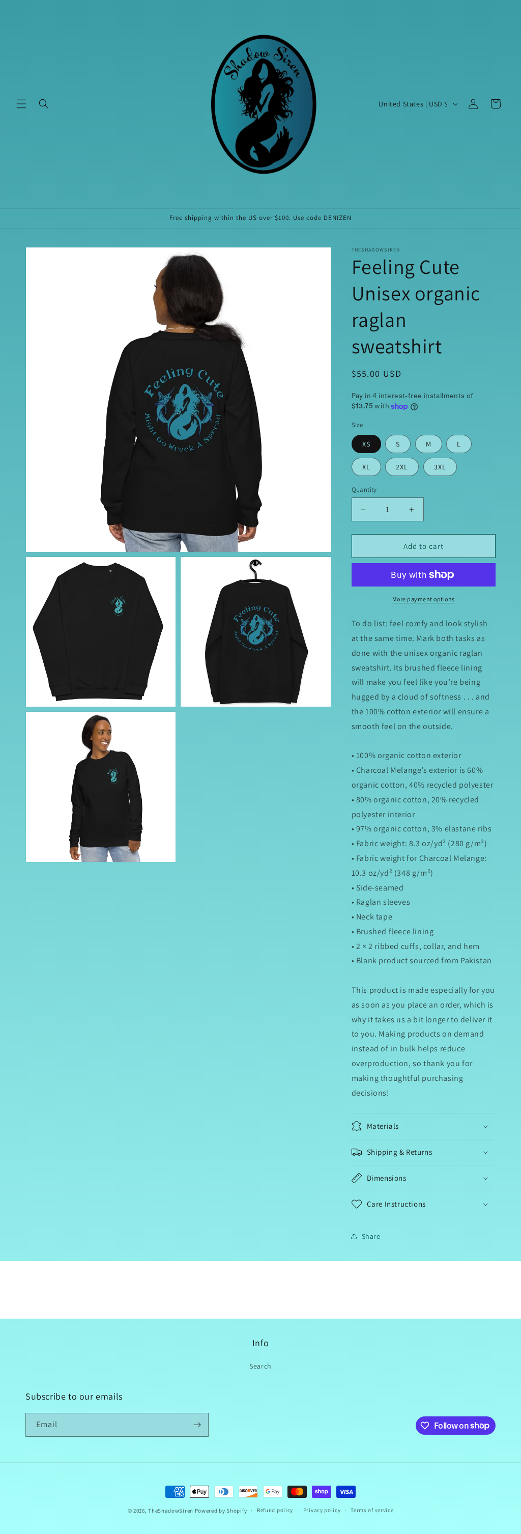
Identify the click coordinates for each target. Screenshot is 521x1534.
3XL (440, 466)
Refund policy (275, 1510)
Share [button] (371, 1236)
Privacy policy (322, 1510)
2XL (402, 466)
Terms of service (372, 1510)
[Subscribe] (197, 1425)
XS (366, 444)
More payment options (423, 599)
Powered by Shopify (221, 1510)
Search (260, 1366)
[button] (21, 104)
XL (366, 466)
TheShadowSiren (170, 1510)
